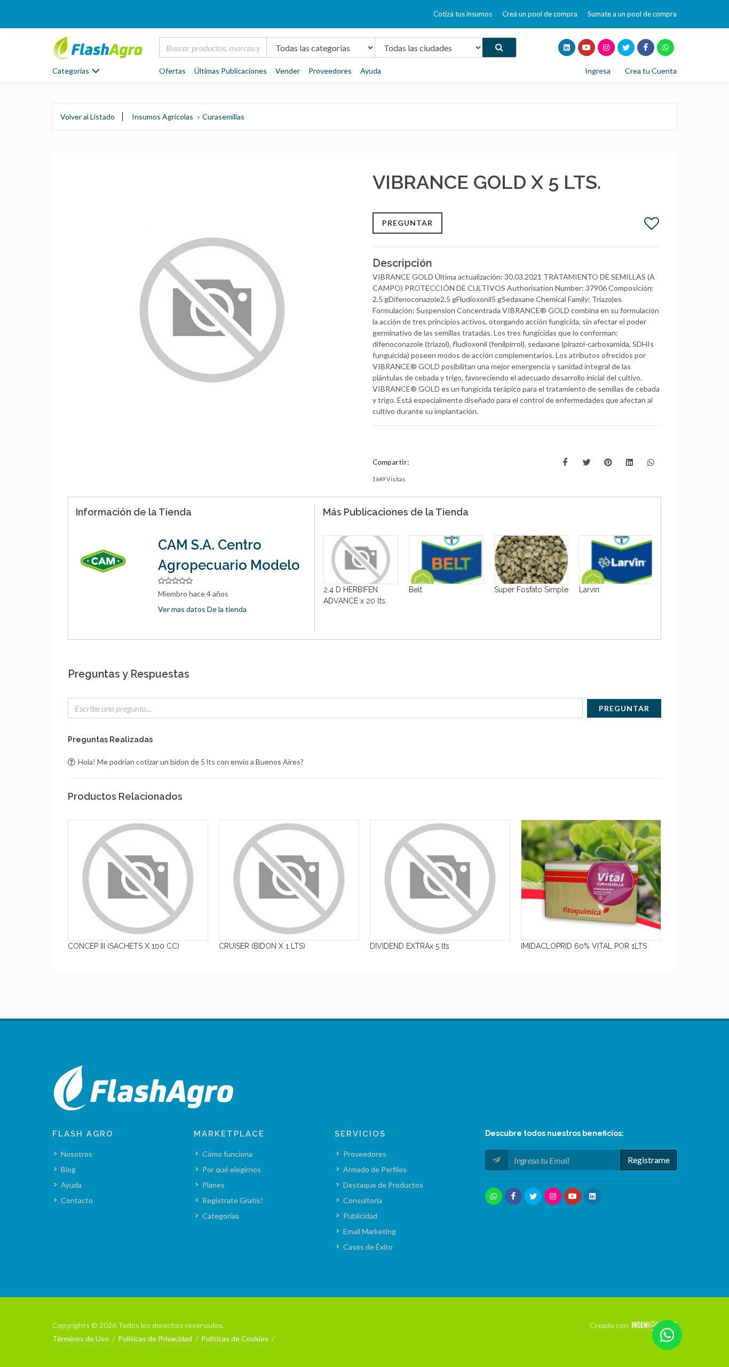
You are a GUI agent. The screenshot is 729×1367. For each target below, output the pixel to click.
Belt (330, 589)
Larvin (504, 589)
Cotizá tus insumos (462, 14)
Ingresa (598, 70)
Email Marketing (369, 1231)
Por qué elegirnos (231, 1169)
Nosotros (76, 1153)
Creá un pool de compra (539, 14)
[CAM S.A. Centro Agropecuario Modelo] (109, 562)
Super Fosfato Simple (446, 589)
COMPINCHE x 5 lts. (565, 946)
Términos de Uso (80, 1338)
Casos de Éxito (368, 1246)
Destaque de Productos (383, 1184)
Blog (68, 1169)
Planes (213, 1184)
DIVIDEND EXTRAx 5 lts (270, 946)
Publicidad (360, 1215)
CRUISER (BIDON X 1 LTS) (122, 946)
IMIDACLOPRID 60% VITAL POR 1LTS (444, 946)
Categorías (220, 1215)
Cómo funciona (227, 1153)
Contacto (77, 1200)
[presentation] (313, 578)
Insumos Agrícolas (162, 116)
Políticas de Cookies (234, 1338)
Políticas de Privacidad (155, 1338)
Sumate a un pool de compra (632, 14)
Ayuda (370, 70)
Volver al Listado (87, 116)
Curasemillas (223, 116)
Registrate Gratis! (232, 1200)
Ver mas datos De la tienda (202, 609)
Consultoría (362, 1200)
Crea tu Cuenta (651, 70)
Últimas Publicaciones (230, 70)
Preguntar (407, 222)
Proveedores (330, 70)
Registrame (649, 1160)
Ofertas (172, 70)
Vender (287, 70)
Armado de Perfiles (375, 1169)
